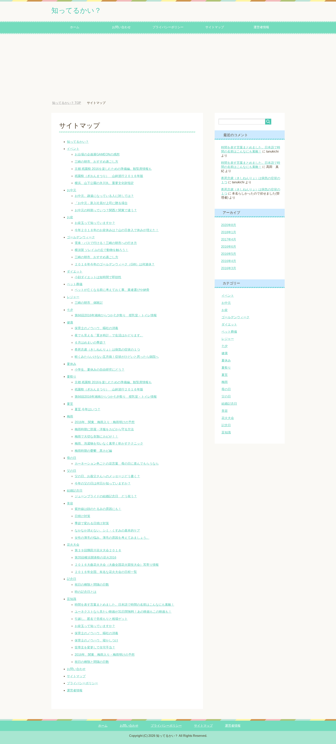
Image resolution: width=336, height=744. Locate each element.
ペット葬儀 (74, 284)
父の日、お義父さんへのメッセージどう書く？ (107, 476)
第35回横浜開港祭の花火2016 (95, 557)
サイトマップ (214, 27)
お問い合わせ (121, 27)
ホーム (74, 27)
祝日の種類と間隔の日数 (92, 584)
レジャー (73, 297)
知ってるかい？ (76, 10)
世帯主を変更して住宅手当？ (95, 647)
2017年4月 (228, 239)
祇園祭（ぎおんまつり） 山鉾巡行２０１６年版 (109, 176)
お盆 (70, 217)
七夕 (70, 309)
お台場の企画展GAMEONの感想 (97, 154)
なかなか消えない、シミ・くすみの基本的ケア (107, 530)
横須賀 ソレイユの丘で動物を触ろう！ (101, 250)
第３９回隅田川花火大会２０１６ (98, 550)
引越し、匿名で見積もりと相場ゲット (101, 618)
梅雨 (70, 416)
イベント (73, 148)
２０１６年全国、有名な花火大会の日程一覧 (106, 572)
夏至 (70, 403)
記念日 (71, 579)
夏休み (71, 364)
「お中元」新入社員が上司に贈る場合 (101, 203)
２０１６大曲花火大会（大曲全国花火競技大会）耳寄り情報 (117, 564)
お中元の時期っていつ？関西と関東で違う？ (106, 210)
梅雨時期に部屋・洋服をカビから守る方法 (104, 429)
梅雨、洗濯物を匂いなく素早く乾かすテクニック (109, 443)
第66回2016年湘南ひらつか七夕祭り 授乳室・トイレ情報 (116, 315)
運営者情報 (261, 27)
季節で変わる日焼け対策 (92, 523)
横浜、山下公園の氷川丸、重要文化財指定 (104, 183)
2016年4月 (228, 261)
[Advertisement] (168, 67)
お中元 (71, 190)
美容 (70, 503)
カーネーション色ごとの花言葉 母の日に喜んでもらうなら (117, 463)
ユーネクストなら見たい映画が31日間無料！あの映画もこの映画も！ (123, 611)
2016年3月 (228, 268)
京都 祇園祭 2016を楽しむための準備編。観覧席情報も (113, 168)
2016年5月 (228, 253)
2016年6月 (228, 246)
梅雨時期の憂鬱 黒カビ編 (93, 450)
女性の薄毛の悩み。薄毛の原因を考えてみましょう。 (112, 537)
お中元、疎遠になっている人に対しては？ (104, 195)
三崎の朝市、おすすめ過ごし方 (96, 161)
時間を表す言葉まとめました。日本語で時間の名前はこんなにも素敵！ (124, 604)
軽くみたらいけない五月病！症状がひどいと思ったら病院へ (117, 356)
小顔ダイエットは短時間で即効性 (98, 277)
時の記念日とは (85, 591)
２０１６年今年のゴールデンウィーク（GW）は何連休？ (115, 264)
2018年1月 (228, 232)
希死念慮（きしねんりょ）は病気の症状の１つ (107, 349)
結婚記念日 (74, 490)
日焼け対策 (82, 516)
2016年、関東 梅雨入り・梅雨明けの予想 (105, 422)
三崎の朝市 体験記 (89, 302)
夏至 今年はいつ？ (87, 409)
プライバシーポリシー (168, 27)
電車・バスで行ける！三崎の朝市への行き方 (106, 243)
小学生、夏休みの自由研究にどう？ (99, 369)
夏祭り (71, 376)
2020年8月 (228, 225)
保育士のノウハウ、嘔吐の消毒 (96, 328)
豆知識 (71, 599)
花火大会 (73, 544)
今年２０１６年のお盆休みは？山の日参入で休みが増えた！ (117, 230)
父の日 (71, 470)
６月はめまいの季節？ (90, 342)
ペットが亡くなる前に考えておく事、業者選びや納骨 (112, 289)
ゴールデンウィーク (81, 237)
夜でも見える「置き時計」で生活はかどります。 (109, 335)
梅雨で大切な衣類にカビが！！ (96, 436)
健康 (70, 322)
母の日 (71, 458)
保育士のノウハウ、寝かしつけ (96, 640)
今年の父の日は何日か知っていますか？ (103, 483)
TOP (69, 102)
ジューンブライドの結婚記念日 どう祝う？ (106, 496)
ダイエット (74, 271)
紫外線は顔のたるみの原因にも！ (98, 509)
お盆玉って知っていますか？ (95, 223)
